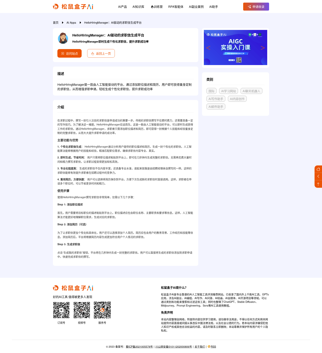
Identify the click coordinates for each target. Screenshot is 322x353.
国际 (211, 91)
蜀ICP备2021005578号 (139, 346)
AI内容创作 (237, 99)
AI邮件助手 (216, 106)
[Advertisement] (235, 146)
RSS (213, 346)
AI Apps (72, 22)
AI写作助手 (216, 99)
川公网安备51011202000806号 (173, 346)
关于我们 (200, 346)
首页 (56, 22)
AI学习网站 (228, 91)
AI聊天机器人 (251, 91)
